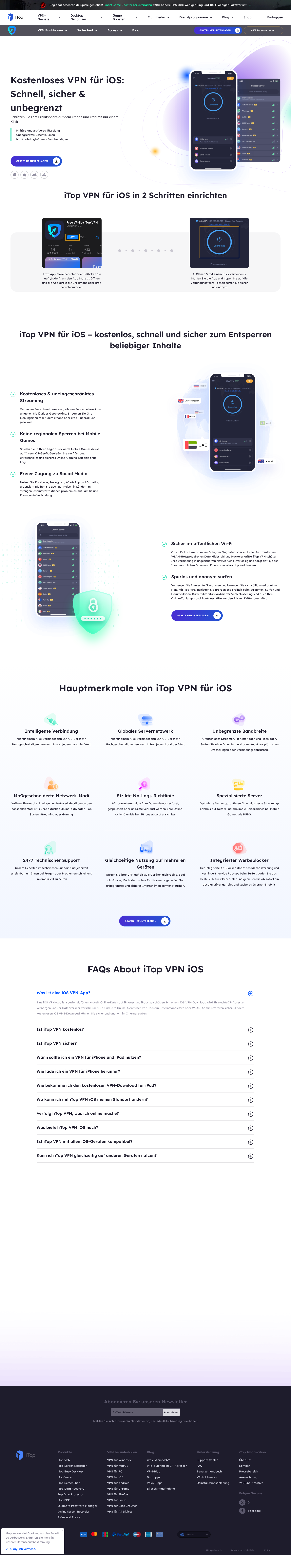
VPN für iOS (115, 1477)
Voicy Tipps (154, 1483)
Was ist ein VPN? (158, 1460)
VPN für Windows (119, 1460)
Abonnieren (171, 1412)
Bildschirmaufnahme (161, 1488)
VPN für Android (118, 1483)
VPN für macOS (117, 1466)
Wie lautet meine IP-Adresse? (167, 1466)
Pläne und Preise (69, 1517)
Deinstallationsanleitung (213, 1483)
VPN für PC (114, 1471)
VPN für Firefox (117, 1494)
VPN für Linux (116, 1500)
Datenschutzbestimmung (33, 1542)
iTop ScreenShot (69, 1483)
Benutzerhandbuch (209, 1471)
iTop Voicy (65, 1477)
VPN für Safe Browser (122, 1506)
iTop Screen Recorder (72, 1466)
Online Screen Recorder (73, 1511)
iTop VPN (64, 1460)
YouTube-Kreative (251, 1483)
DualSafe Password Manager (77, 1506)
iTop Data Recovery (71, 1488)
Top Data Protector (71, 1494)
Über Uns (245, 1460)
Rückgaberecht (214, 1550)
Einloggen (275, 17)
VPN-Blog (153, 1471)
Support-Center (207, 1460)
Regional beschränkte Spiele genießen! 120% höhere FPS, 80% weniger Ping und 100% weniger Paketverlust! (148, 5)
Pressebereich (248, 1471)
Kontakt (244, 1466)
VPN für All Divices (119, 1511)
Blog (135, 30)
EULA (267, 1550)
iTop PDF (64, 1500)
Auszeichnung (248, 1477)
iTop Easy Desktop (70, 1471)
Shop (247, 17)
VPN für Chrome (118, 1488)
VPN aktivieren (207, 1477)
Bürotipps (153, 1477)
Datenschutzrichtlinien (243, 1550)
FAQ (199, 1466)
